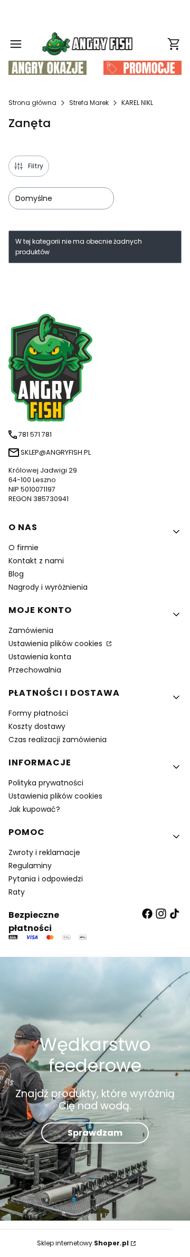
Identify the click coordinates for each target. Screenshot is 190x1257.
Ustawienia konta (39, 656)
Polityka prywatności (45, 783)
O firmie (23, 547)
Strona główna (32, 102)
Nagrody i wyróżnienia (48, 587)
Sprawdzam (95, 1132)
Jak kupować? (34, 809)
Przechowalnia (34, 670)
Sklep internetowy (83, 1243)
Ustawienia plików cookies (56, 643)
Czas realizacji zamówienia (57, 739)
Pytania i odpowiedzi (45, 879)
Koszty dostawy (36, 726)
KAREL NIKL (137, 102)
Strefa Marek (89, 102)
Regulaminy (30, 865)
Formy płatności (38, 713)
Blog (16, 574)
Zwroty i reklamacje (44, 852)
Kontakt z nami (36, 560)
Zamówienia (30, 630)
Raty (16, 892)
